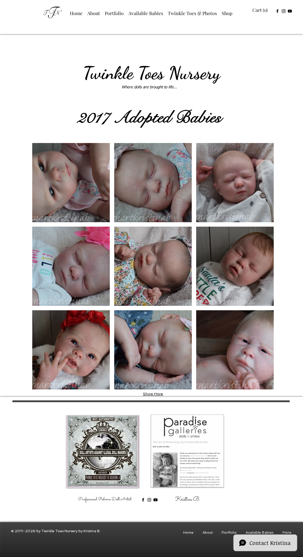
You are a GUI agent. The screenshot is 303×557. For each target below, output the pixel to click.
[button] (260, 10)
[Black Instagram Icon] (283, 11)
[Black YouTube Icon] (289, 11)
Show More (153, 394)
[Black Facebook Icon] (277, 11)
